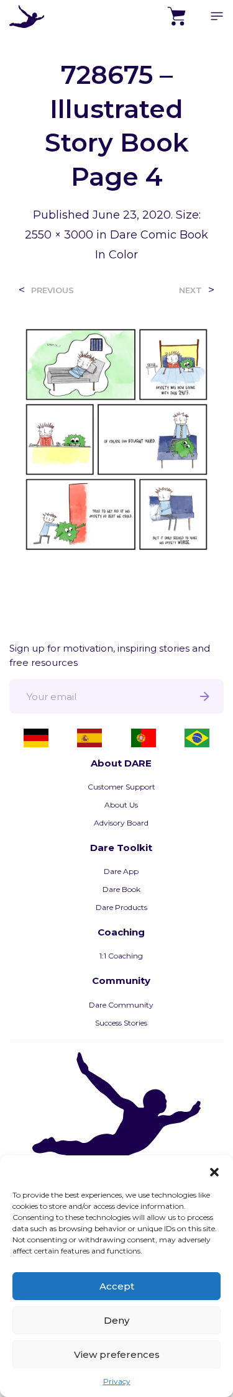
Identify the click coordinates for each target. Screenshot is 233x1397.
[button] (214, 1171)
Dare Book (121, 889)
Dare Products (121, 907)
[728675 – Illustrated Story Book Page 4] (116, 439)
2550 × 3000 (59, 235)
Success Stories (121, 1022)
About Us (121, 804)
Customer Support (121, 786)
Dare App (121, 871)
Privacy (116, 1381)
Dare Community (121, 1004)
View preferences (117, 1354)
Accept (116, 1286)
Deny (116, 1320)
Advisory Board (121, 822)
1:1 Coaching (121, 955)
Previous (52, 290)
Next (190, 290)
